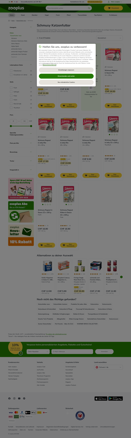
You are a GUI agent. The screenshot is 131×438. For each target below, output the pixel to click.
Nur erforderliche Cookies (66, 82)
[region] (66, 65)
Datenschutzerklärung (49, 65)
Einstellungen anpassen (66, 70)
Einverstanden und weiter (66, 76)
